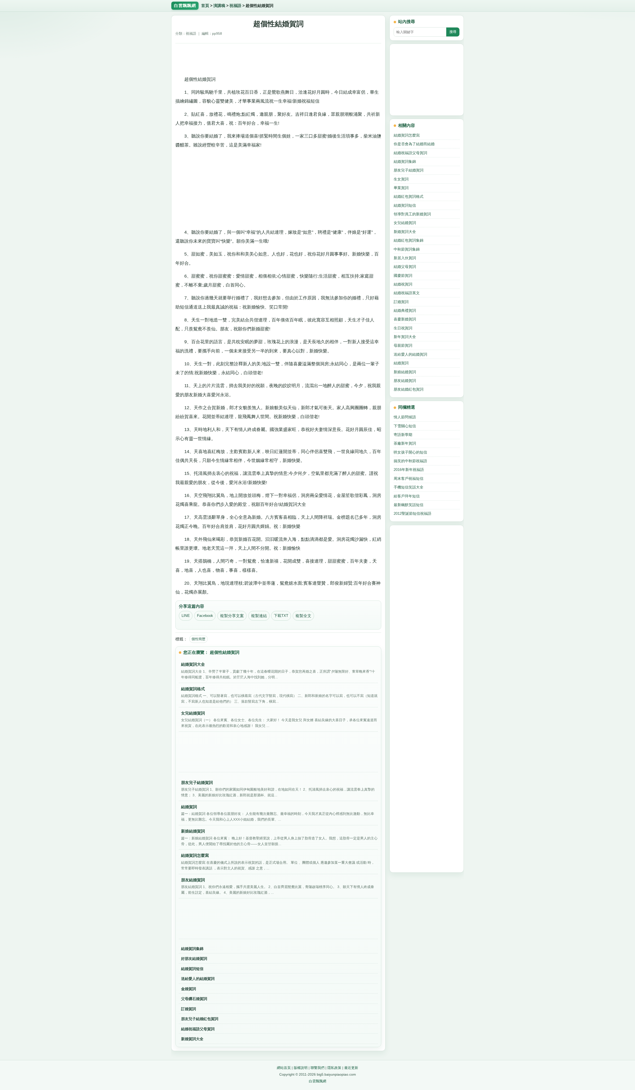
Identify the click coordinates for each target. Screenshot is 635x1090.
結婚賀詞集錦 (192, 949)
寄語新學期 (403, 434)
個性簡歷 (198, 639)
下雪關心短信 (405, 426)
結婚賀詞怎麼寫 (407, 135)
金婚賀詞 (188, 989)
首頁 (205, 5)
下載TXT (281, 616)
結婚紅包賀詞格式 (408, 196)
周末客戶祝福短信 (408, 478)
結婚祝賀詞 (403, 284)
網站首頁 (284, 1068)
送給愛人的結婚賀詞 (198, 978)
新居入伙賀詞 (405, 258)
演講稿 (219, 5)
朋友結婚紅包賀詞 (408, 389)
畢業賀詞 (401, 188)
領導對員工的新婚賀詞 (412, 214)
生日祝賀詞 (403, 328)
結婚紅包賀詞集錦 (408, 240)
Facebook (205, 616)
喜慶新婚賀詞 (405, 319)
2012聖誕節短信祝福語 (412, 513)
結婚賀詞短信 (192, 969)
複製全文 (303, 616)
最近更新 (351, 1068)
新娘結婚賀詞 (405, 372)
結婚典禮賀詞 (405, 310)
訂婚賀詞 (188, 1009)
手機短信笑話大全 (408, 487)
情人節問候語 (405, 417)
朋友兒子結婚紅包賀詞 (199, 1019)
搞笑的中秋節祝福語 (410, 461)
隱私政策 (334, 1068)
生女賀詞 (401, 179)
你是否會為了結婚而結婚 (414, 144)
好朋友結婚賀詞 (194, 958)
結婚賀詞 (401, 363)
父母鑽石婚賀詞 (194, 999)
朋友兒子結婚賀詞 (408, 170)
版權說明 (301, 1068)
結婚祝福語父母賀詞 (198, 1029)
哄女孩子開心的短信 (410, 452)
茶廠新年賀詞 (405, 443)
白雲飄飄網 (317, 1081)
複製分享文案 (232, 616)
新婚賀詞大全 (192, 1039)
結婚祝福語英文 (407, 293)
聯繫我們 (317, 1068)
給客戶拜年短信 (407, 496)
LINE (186, 616)
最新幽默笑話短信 (408, 505)
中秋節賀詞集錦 (407, 249)
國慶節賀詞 (403, 275)
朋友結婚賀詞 (405, 380)
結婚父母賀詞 (405, 266)
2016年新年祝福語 (409, 469)
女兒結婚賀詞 (405, 223)
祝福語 (235, 5)
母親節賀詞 (403, 345)
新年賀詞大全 (405, 337)
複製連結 (259, 616)
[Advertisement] (278, 58)
